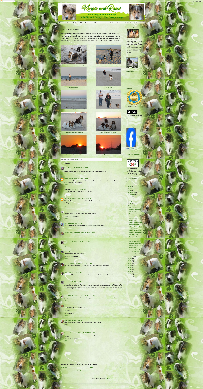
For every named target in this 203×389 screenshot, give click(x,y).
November (132, 194)
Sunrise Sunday (133, 213)
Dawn (65, 281)
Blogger (109, 378)
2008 (129, 276)
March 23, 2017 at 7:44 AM (81, 178)
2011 (129, 269)
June (131, 199)
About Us (67, 22)
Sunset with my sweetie (135, 218)
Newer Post (64, 367)
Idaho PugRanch (69, 251)
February (132, 254)
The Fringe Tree (133, 234)
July (131, 196)
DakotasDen (113, 298)
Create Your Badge (130, 148)
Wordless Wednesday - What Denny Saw (135, 250)
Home (60, 22)
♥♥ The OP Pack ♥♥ (69, 211)
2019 (129, 186)
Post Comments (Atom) (74, 370)
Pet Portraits (105, 22)
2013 (129, 265)
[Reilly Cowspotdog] (131, 146)
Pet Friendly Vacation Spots (132, 22)
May (131, 201)
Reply (66, 173)
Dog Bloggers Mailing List (116, 22)
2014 (129, 263)
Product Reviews (95, 22)
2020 (129, 184)
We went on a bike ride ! (135, 245)
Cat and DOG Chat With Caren (72, 295)
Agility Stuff (74, 22)
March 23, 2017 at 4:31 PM (75, 272)
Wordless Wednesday (135, 209)
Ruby (65, 320)
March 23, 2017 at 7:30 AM (81, 167)
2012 (129, 267)
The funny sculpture (134, 241)
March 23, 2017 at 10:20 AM (84, 198)
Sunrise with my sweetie (135, 222)
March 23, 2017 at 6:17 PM (76, 305)
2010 (129, 271)
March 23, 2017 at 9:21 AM (79, 189)
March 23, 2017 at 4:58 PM (88, 295)
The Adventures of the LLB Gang (73, 332)
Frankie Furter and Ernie (71, 263)
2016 (129, 258)
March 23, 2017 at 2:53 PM (83, 241)
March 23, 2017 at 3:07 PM (81, 251)
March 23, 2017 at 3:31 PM (85, 263)
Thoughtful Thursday (135, 230)
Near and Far (132, 247)
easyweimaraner (68, 178)
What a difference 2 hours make (134, 227)
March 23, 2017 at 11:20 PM (75, 320)
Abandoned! (132, 220)
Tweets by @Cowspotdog (133, 154)
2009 (129, 274)
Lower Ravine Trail (134, 239)
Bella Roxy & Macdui (70, 241)
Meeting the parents (134, 224)
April (131, 203)
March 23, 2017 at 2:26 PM (88, 232)
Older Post (118, 367)
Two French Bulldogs (70, 198)
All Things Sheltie (84, 22)
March (131, 205)
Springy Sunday (133, 236)
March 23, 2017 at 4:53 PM (75, 281)
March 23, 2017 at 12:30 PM (75, 223)
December (132, 192)
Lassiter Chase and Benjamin (72, 232)
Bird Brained (132, 211)
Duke (65, 223)
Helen (66, 272)
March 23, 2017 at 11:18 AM (82, 211)
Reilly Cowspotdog (130, 127)
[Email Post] (81, 159)
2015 (129, 261)
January (132, 256)
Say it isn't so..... (133, 207)
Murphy (66, 305)
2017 (129, 190)
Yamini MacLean (68, 167)
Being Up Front (133, 216)
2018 (129, 188)
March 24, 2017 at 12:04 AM (90, 332)
